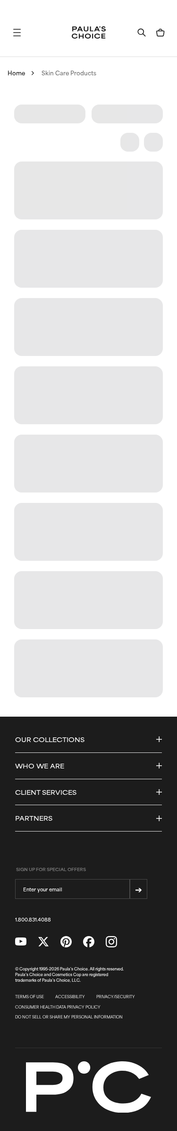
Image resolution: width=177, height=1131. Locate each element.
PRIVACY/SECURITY (115, 996)
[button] (17, 32)
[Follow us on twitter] (43, 941)
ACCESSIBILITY (70, 996)
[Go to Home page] (89, 32)
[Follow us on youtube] (20, 941)
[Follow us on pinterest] (66, 941)
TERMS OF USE (29, 996)
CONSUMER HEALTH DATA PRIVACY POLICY (58, 1007)
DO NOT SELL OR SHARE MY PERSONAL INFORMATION (69, 1017)
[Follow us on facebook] (88, 941)
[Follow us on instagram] (111, 941)
